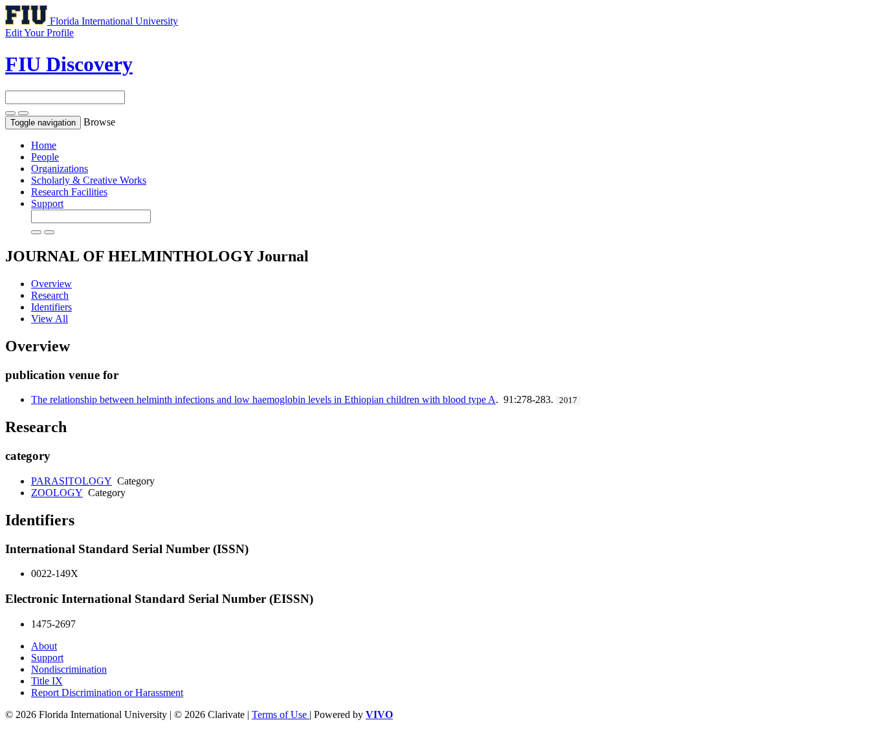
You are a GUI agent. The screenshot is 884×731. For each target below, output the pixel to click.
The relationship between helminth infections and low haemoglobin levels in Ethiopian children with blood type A (263, 399)
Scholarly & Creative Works (88, 180)
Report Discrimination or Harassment (107, 692)
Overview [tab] (51, 283)
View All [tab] (49, 318)
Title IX (47, 680)
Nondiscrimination (69, 669)
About (44, 645)
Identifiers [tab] (51, 306)
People (45, 156)
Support (47, 203)
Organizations (59, 168)
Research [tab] (50, 295)
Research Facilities (69, 191)
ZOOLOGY (57, 492)
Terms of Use (280, 714)
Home (43, 145)
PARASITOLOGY (71, 480)
